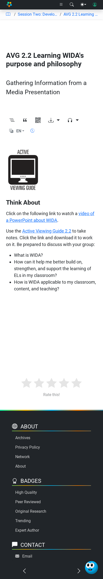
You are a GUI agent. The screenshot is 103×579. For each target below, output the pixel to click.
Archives (22, 437)
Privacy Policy (27, 447)
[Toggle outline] (12, 120)
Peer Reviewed (28, 501)
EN (18, 131)
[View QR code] (38, 120)
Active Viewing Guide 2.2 (46, 231)
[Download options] (54, 120)
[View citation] (25, 120)
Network (22, 456)
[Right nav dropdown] (61, 4)
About (20, 466)
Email (27, 556)
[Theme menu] (83, 4)
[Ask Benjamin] (91, 567)
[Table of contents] (8, 14)
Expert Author (27, 530)
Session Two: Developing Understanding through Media (38, 14)
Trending (23, 520)
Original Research (30, 511)
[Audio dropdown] (73, 120)
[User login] (95, 4)
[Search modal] (71, 4)
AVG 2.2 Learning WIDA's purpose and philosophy (81, 14)
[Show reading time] (32, 130)
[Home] (9, 4)
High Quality (26, 492)
